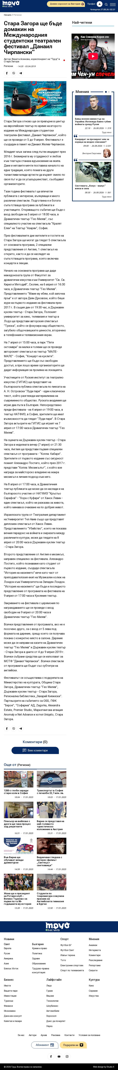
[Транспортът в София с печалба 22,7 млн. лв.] (51, 779)
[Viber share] (14, 73)
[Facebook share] (7, 73)
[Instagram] (67, 1056)
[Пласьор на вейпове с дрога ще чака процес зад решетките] (18, 810)
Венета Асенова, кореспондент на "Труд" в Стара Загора (32, 60)
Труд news (106, 132)
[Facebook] (50, 1056)
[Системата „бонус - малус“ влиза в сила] (93, 172)
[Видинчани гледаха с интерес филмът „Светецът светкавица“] (51, 846)
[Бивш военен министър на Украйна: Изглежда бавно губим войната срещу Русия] (93, 105)
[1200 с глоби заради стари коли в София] (18, 779)
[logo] (11, 4)
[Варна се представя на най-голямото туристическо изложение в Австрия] (51, 810)
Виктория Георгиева (91, 153)
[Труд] (57, 926)
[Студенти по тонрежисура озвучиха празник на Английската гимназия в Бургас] (51, 882)
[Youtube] (59, 1056)
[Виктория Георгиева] (106, 153)
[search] (106, 4)
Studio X (110, 1067)
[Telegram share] (20, 73)
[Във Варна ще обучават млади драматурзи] (18, 846)
